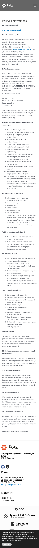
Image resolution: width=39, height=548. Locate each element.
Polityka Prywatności (11, 484)
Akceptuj (6, 544)
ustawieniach (16, 540)
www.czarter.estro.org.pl (11, 30)
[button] (35, 5)
